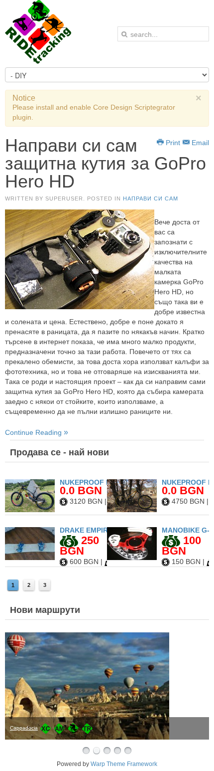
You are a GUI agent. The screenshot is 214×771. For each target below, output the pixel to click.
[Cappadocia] (107, 686)
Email (199, 143)
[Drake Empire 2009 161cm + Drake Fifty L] (30, 558)
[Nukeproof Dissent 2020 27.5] (30, 510)
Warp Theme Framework (124, 764)
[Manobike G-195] (132, 558)
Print (172, 143)
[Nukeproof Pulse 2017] (132, 510)
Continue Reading (34, 432)
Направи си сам (150, 198)
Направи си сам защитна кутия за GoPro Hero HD (105, 163)
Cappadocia (24, 728)
